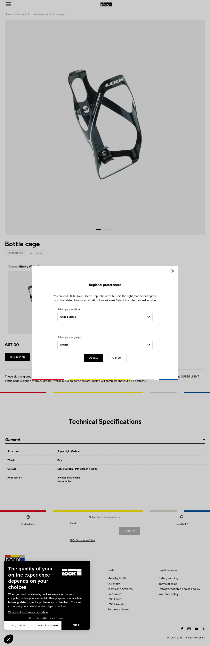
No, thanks (18, 625)
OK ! (76, 625)
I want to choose (47, 625)
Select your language (69, 337)
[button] (9, 639)
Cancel (116, 357)
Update (93, 357)
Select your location (68, 309)
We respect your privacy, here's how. (28, 612)
